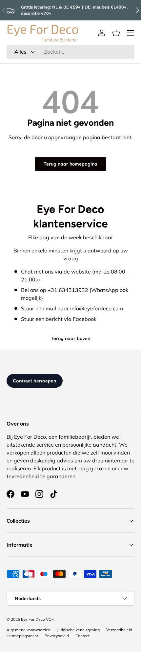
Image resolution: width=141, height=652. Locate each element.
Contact (82, 635)
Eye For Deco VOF (37, 619)
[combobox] (70, 52)
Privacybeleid (57, 635)
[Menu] (130, 33)
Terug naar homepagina (70, 164)
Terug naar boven (70, 338)
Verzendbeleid (119, 629)
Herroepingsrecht (22, 635)
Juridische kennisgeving (78, 629)
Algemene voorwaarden (28, 629)
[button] (116, 33)
